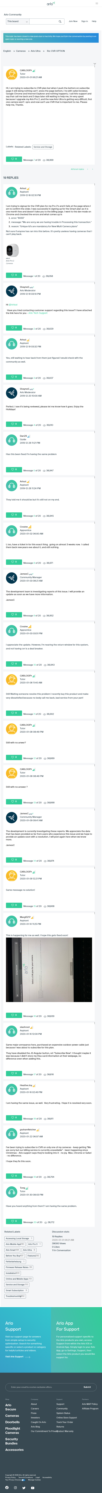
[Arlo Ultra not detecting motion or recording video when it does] (88, 169)
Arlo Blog (35, 1427)
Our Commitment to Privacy (44, 1431)
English (7, 51)
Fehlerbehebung (13, 1262)
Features (32, 1256)
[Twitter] (24, 1488)
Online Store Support (66, 1418)
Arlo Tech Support (37, 313)
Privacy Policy (10, 1477)
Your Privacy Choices (13, 1480)
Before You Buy (13, 1256)
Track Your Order (64, 1422)
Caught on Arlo (38, 1422)
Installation (11, 1273)
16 (35, 1016)
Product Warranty (64, 1431)
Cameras (21, 51)
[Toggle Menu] (97, 3)
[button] (94, 66)
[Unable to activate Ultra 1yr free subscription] (92, 169)
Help (94, 21)
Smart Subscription (15, 1291)
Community (61, 1409)
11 (34, 714)
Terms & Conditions (25, 1477)
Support (60, 1404)
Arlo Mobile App (13, 1244)
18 (35, 1119)
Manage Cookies (34, 1480)
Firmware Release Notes (17, 1267)
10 (35, 665)
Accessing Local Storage (17, 1239)
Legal (38, 1477)
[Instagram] (15, 1487)
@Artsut (13, 304)
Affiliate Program (90, 1409)
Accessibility (47, 1477)
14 (35, 861)
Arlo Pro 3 (32, 1244)
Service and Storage (43, 147)
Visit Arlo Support (14, 1357)
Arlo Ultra (36, 51)
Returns (60, 1427)
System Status (63, 1413)
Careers (35, 1409)
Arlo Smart (11, 1250)
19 (35, 1177)
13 (35, 803)
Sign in (84, 21)
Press (33, 1413)
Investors (35, 1418)
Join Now (73, 21)
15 (35, 906)
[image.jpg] (49, 970)
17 (35, 1074)
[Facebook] (6, 1487)
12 (35, 758)
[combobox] (46, 21)
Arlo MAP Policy (89, 1404)
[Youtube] (32, 1488)
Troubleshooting (13, 1296)
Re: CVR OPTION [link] (56, 51)
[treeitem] (51, 218)
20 (35, 1222)
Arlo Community (12, 15)
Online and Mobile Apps (17, 1279)
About (34, 1404)
